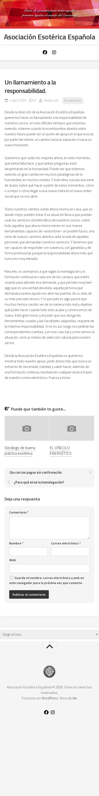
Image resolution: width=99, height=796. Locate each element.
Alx (75, 698)
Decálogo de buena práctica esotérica (20, 450)
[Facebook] (45, 52)
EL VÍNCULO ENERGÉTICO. (61, 450)
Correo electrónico (66, 543)
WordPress (50, 698)
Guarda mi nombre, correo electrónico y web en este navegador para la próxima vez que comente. (46, 580)
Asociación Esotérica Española (49, 36)
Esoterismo (72, 100)
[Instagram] (54, 52)
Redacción (51, 100)
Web (12, 559)
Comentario (19, 512)
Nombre (16, 543)
